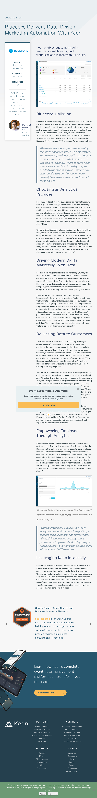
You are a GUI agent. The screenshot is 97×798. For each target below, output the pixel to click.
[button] (48, 391)
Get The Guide (48, 405)
